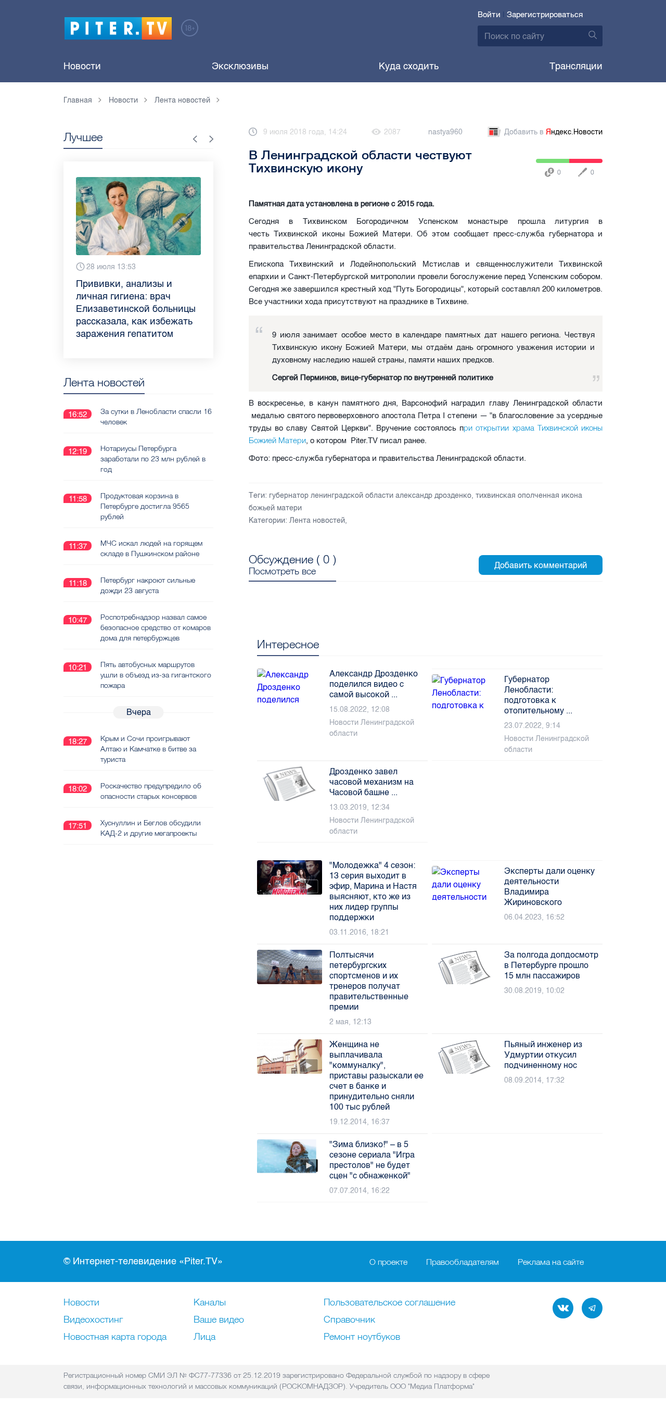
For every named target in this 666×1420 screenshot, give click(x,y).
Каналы (210, 1303)
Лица (204, 1337)
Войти (489, 14)
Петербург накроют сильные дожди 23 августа (147, 585)
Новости (82, 66)
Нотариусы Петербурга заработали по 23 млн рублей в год (153, 459)
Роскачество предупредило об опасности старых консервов (150, 791)
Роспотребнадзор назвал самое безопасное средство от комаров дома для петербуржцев (155, 627)
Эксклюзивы (240, 66)
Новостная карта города (114, 1337)
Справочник (349, 1320)
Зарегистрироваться (545, 14)
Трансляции (576, 66)
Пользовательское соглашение (389, 1303)
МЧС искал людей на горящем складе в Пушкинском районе (151, 548)
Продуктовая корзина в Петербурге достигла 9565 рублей (144, 506)
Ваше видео (219, 1320)
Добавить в (553, 132)
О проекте (388, 1262)
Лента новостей (317, 520)
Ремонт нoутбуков (362, 1337)
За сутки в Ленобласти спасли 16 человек (156, 416)
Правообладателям (462, 1262)
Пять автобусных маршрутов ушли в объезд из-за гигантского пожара (155, 675)
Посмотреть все (282, 571)
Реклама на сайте (551, 1262)
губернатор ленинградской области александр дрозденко (370, 495)
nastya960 (445, 132)
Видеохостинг (93, 1320)
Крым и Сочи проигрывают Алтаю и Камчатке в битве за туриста (148, 749)
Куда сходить (409, 66)
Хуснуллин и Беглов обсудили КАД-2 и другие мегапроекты (150, 828)
